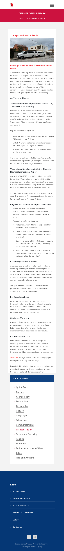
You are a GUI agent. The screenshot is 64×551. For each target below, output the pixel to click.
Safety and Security (26, 434)
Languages (21, 416)
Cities (19, 453)
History (20, 411)
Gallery (16, 520)
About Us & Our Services (23, 512)
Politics (20, 439)
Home (21, 18)
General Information (21, 498)
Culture (20, 392)
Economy (21, 444)
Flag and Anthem (25, 458)
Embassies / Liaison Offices (29, 448)
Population (22, 402)
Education (21, 420)
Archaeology (23, 397)
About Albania (19, 491)
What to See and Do (21, 505)
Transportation (24, 430)
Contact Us (17, 527)
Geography (22, 406)
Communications (25, 425)
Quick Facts (22, 387)
